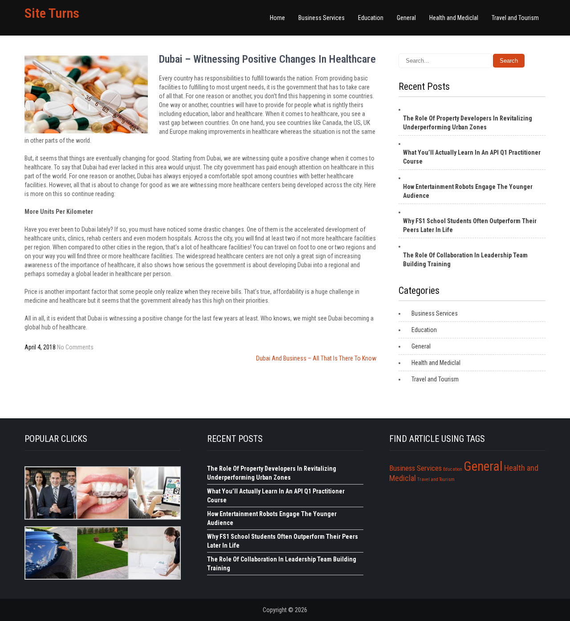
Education (370, 17)
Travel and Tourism (515, 17)
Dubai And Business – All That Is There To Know (316, 358)
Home (277, 17)
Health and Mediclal (453, 17)
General (406, 17)
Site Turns (51, 13)
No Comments (75, 347)
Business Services (321, 17)
